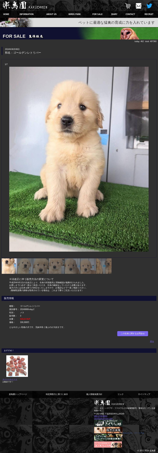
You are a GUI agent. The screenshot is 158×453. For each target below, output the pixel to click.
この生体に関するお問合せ (133, 333)
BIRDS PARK (75, 14)
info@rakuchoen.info (103, 418)
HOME (6, 14)
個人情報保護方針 (94, 394)
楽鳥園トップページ (18, 394)
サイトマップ (144, 394)
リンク (121, 394)
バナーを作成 (139, 433)
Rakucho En (127, 433)
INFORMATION (26, 14)
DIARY (114, 14)
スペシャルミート (9, 379)
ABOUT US (51, 14)
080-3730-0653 (100, 416)
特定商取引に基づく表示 (57, 394)
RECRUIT (149, 14)
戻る (152, 341)
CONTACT (130, 14)
